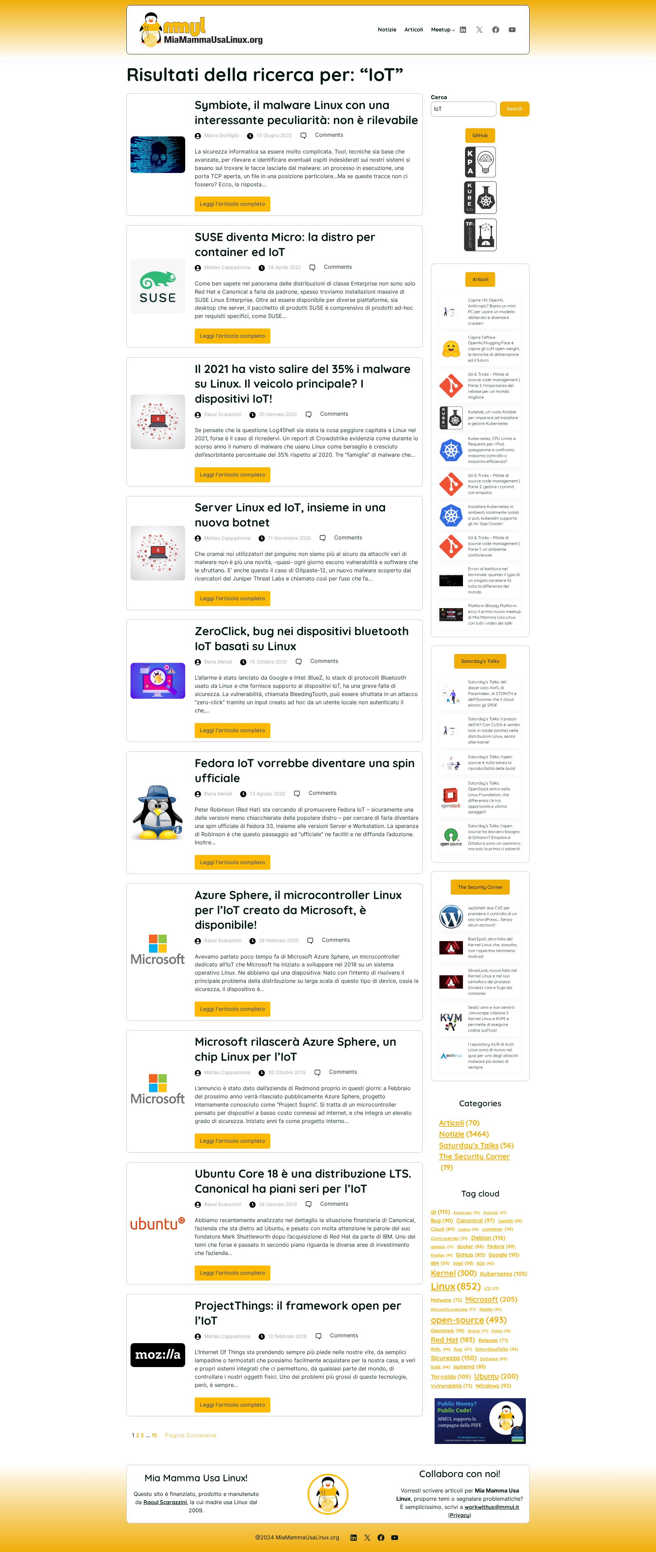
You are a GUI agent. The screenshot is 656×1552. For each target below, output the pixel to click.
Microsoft (491, 1299)
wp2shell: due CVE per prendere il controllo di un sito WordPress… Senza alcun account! (492, 916)
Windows (493, 1385)
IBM (440, 1263)
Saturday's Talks (476, 1145)
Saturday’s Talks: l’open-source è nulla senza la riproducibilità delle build (491, 762)
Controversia (449, 1238)
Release (493, 1340)
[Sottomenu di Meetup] (453, 29)
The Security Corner (480, 887)
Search (514, 109)
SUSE (440, 1366)
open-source (469, 1319)
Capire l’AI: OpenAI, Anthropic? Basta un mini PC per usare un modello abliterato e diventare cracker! (492, 311)
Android (494, 1212)
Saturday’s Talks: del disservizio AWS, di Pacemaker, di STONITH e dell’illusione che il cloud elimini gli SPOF (492, 693)
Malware (446, 1300)
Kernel (454, 1273)
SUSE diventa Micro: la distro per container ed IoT (285, 244)
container (497, 1229)
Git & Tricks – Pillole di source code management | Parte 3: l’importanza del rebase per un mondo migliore (494, 386)
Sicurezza (454, 1358)
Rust (463, 1349)
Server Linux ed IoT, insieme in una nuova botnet (290, 514)
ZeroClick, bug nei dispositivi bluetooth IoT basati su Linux (302, 638)
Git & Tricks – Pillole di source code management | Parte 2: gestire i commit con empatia (494, 484)
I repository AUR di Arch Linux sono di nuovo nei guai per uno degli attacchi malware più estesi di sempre (493, 1056)
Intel (463, 1263)
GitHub (480, 135)
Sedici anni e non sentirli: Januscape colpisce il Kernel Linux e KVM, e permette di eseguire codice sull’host (491, 1019)
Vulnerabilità (451, 1385)
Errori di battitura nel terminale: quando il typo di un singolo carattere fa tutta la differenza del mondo (494, 580)
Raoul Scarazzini (165, 1502)
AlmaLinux (466, 1212)
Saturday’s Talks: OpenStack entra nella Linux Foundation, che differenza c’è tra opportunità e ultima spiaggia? (489, 797)
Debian (488, 1237)
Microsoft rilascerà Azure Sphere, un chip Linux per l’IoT (295, 1048)
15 (154, 1435)
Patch (501, 1330)
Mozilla (490, 1309)
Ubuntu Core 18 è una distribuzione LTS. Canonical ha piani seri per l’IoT (303, 1180)
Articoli (480, 279)
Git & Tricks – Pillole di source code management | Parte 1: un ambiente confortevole (494, 546)
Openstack (447, 1330)
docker (470, 1246)
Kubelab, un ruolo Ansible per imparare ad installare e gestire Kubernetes (493, 417)
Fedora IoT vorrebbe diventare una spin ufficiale (305, 770)
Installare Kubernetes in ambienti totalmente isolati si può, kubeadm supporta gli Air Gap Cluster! (493, 515)
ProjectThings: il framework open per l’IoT (298, 1312)
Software (493, 1358)
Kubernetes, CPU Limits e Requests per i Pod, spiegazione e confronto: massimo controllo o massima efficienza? (492, 450)
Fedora (501, 1246)
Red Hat (453, 1339)
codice (468, 1229)
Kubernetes (503, 1273)
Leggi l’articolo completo (235, 206)
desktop (442, 1246)
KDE (485, 1263)
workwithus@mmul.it (492, 1506)
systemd (469, 1366)
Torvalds (451, 1376)
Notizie (464, 1134)
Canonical (475, 1220)
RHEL (440, 1349)
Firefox (441, 1255)
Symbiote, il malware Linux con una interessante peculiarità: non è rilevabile (306, 112)
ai (440, 1211)
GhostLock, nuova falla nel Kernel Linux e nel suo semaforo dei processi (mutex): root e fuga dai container (492, 982)
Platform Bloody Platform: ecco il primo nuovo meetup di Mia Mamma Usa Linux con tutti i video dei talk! (494, 614)
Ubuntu (496, 1376)
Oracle (478, 1330)
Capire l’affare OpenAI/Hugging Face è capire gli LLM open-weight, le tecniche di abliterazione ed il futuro (494, 349)
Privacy (459, 1515)
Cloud (443, 1229)
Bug (442, 1220)
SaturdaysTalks (496, 1349)
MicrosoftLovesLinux (453, 1309)
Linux (456, 1286)
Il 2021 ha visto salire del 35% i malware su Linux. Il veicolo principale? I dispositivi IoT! (303, 383)
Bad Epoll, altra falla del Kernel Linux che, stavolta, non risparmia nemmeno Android (492, 947)
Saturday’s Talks (480, 661)
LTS (491, 1288)
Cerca (439, 97)
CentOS (510, 1220)
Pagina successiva (191, 1435)
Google (504, 1254)
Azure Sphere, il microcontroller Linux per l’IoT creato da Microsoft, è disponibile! (298, 909)
